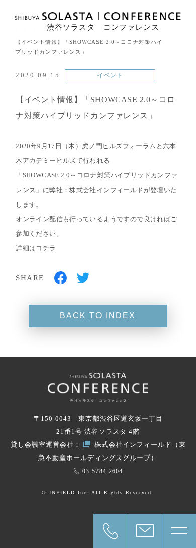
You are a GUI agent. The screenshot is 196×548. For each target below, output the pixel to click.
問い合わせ (145, 531)
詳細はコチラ (36, 248)
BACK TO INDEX (98, 315)
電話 (110, 531)
